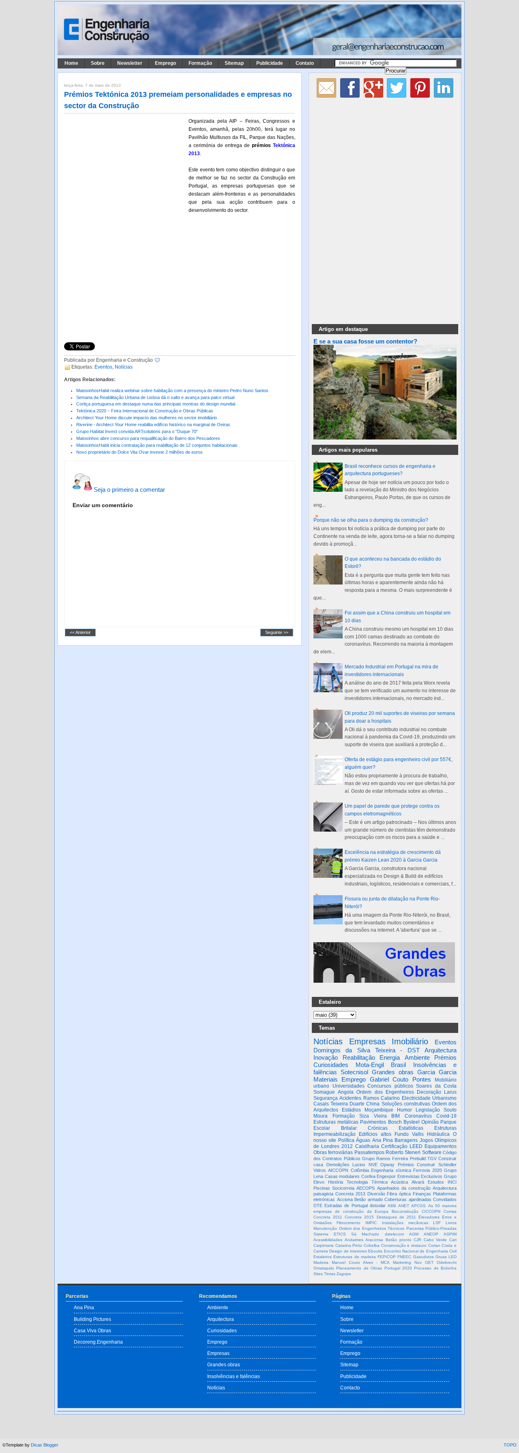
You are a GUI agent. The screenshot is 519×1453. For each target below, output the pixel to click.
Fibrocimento (348, 1222)
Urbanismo (444, 1098)
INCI (452, 1182)
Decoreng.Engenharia (98, 1341)
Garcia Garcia (437, 1072)
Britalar (349, 1128)
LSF (437, 1222)
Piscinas (321, 1188)
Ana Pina (382, 1140)
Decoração (429, 1092)
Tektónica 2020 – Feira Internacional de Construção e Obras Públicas (144, 410)
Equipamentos (441, 1146)
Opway (387, 1164)
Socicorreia (343, 1188)
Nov (418, 1262)
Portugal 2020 (398, 1268)
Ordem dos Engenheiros (385, 1092)
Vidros (319, 1170)
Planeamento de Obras (359, 1268)
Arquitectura (441, 1050)
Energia (390, 1057)
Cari (453, 1240)
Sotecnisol (354, 1072)
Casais (321, 1104)
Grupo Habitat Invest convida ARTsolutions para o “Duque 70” (137, 431)
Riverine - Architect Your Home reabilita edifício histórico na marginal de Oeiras (153, 424)
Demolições (338, 1164)
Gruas (441, 1257)
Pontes (421, 1079)
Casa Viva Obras (92, 1330)
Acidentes (350, 1098)
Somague (324, 1092)
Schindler (447, 1164)
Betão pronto (399, 1240)
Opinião (430, 1122)
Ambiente (417, 1057)
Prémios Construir (416, 1164)
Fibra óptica (399, 1193)
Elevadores (429, 1217)
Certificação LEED (401, 1146)
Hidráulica (438, 1134)
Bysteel (411, 1122)
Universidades (348, 1086)
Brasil (398, 1064)
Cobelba (372, 1245)
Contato (305, 63)
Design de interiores (348, 1251)
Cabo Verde (435, 1240)
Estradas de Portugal (345, 1205)
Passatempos (369, 1152)
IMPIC (371, 1222)
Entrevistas (408, 1176)
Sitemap (234, 63)
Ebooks (375, 1251)
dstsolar (378, 1205)
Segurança (325, 1098)
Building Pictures (92, 1319)
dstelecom (394, 1234)
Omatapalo (323, 1268)
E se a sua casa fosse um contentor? (365, 341)
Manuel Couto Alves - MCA (361, 1262)
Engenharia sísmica (391, 1170)
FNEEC (404, 1257)
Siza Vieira (373, 1116)
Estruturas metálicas (335, 1122)
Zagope (344, 1274)
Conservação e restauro (404, 1245)
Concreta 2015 (359, 1217)
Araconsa (374, 1240)
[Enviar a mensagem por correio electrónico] (162, 360)
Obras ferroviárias (333, 1152)
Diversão (376, 1193)
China (373, 1104)
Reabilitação (359, 1057)
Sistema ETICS (329, 1234)
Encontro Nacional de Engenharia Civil (420, 1251)
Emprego (165, 63)
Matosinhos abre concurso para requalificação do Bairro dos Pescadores (148, 438)
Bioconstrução (405, 1211)
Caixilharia (367, 1146)
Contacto (350, 1387)
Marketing (402, 1262)
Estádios (351, 1110)
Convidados (445, 1199)
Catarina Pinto (348, 1245)
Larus (450, 1092)
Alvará (418, 1182)
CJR (417, 1240)
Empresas (367, 1041)
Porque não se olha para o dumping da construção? (370, 520)
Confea (368, 1176)
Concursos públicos (390, 1086)
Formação (200, 63)
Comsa (450, 1211)
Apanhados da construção (404, 1188)
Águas (363, 1140)
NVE (373, 1164)
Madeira (320, 1262)
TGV (432, 1158)
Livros (451, 1222)
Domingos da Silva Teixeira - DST (366, 1050)
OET (429, 1262)
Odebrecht (447, 1262)
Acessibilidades (327, 1240)
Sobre (98, 63)
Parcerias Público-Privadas (431, 1228)
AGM (413, 1234)
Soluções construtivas (406, 1104)
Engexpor (386, 1176)
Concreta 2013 (350, 1193)
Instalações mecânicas (405, 1222)
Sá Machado (365, 1234)
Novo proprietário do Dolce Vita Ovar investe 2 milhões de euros (139, 452)
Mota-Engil (370, 1064)
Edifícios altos (375, 1134)
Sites (318, 1274)
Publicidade (269, 63)
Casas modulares (342, 1176)
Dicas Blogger (44, 1444)
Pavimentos (373, 1122)
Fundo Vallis (409, 1134)
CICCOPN (431, 1211)
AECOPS (365, 1188)
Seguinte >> (276, 632)
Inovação (325, 1057)
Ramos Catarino (381, 1098)
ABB (392, 1205)
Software (432, 1152)
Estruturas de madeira (354, 1257)
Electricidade (416, 1098)
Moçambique (379, 1110)
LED (452, 1257)
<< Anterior (80, 632)
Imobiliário (410, 1041)
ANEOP (431, 1234)
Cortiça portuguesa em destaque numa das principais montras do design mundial (155, 403)
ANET (403, 1205)
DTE (317, 1205)
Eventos (103, 367)
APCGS (418, 1205)
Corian (434, 1245)
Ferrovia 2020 (427, 1170)
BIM (395, 1116)
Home (71, 63)
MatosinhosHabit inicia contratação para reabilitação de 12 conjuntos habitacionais (157, 445)
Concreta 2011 (327, 1217)
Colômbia (360, 1170)
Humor (404, 1110)
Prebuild (418, 1158)
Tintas (329, 1274)
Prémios (445, 1057)
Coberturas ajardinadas (407, 1199)
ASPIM (450, 1234)
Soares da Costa (436, 1086)
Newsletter (129, 63)
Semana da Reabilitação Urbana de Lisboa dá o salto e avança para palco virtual (155, 397)
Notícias (124, 367)
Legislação (428, 1110)
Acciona (345, 1199)
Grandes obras (393, 1072)
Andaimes (354, 1240)
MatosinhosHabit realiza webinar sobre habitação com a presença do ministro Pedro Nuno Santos (172, 390)
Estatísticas (411, 1128)
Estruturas (445, 1128)
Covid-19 (446, 1116)
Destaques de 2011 (396, 1217)
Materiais (325, 1079)
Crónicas (378, 1128)
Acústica (399, 1182)
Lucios (358, 1164)
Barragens (406, 1140)
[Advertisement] (125, 170)
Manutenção (325, 1228)
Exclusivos (431, 1176)
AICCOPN (338, 1170)
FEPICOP (386, 1257)
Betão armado (368, 1199)
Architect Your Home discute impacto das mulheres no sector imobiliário (146, 417)
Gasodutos (423, 1257)
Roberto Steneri (403, 1152)
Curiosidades (330, 1064)
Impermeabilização (334, 1134)
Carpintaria (323, 1245)
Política (346, 1140)
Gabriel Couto (389, 1079)
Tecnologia (357, 1182)
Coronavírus (418, 1116)
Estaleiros (322, 1257)
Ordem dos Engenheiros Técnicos (372, 1228)
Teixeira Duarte (347, 1104)
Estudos (436, 1182)
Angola (346, 1092)
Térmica (379, 1182)
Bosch (395, 1122)
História (335, 1182)
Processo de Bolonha (435, 1268)
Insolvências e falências (233, 1376)
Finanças (422, 1193)
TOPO (510, 1444)
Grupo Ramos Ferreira (385, 1158)
